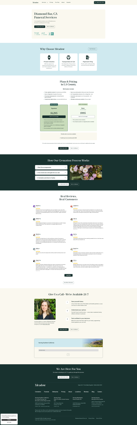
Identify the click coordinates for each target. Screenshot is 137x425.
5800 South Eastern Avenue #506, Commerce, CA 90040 (42, 404)
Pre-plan (57, 2)
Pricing (51, 2)
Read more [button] (75, 229)
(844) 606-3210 (98, 385)
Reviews (86, 391)
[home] (35, 2)
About (63, 2)
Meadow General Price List (81, 418)
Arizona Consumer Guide (95, 406)
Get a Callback (50, 26)
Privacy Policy (91, 418)
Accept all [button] (9, 419)
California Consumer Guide (45, 406)
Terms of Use (99, 418)
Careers (100, 391)
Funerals (46, 391)
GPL (39, 406)
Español (68, 2)
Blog (93, 391)
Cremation (38, 391)
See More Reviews (68, 282)
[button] (44, 2)
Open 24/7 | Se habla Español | (86, 385)
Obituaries (55, 391)
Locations (78, 391)
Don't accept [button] (9, 422)
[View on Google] (34, 206)
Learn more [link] (7, 417)
